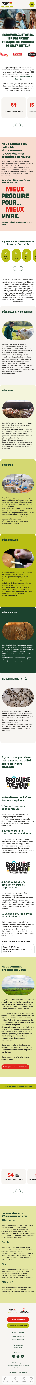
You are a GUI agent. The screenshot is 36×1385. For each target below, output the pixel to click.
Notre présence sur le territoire (15, 1067)
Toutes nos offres (18, 1320)
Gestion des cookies (18, 1368)
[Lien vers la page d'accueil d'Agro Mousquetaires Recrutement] (7, 4)
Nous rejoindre (18, 1339)
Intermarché (24, 77)
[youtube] (13, 1356)
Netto (16, 79)
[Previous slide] (15, 125)
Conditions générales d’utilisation (18, 1365)
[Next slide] (21, 125)
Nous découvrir (18, 1333)
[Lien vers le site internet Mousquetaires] (24, 1311)
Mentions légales (18, 1363)
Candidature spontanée (18, 1325)
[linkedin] (22, 1356)
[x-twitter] (18, 1356)
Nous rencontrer (18, 1336)
